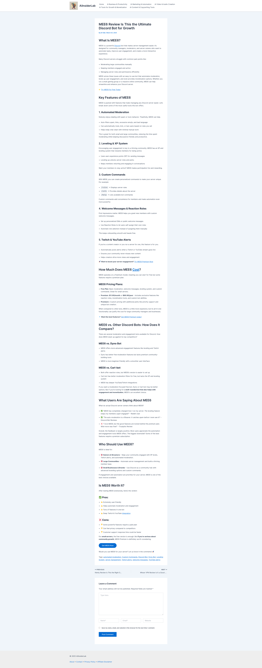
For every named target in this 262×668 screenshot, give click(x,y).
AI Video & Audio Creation (165, 4)
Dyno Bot (152, 557)
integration (126, 513)
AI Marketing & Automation (140, 4)
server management (113, 560)
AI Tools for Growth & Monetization (113, 7)
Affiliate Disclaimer (104, 662)
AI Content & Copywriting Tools (142, 7)
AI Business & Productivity (117, 4)
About (72, 662)
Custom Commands (129, 557)
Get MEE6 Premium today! (131, 317)
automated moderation (112, 557)
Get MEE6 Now (107, 545)
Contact (79, 662)
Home (101, 4)
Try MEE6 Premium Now (143, 262)
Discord (117, 46)
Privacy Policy (89, 662)
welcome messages (140, 560)
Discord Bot (143, 557)
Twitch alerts (127, 560)
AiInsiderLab (87, 5)
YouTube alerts (154, 560)
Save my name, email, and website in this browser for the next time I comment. (128, 628)
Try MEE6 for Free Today (111, 90)
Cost (135, 269)
